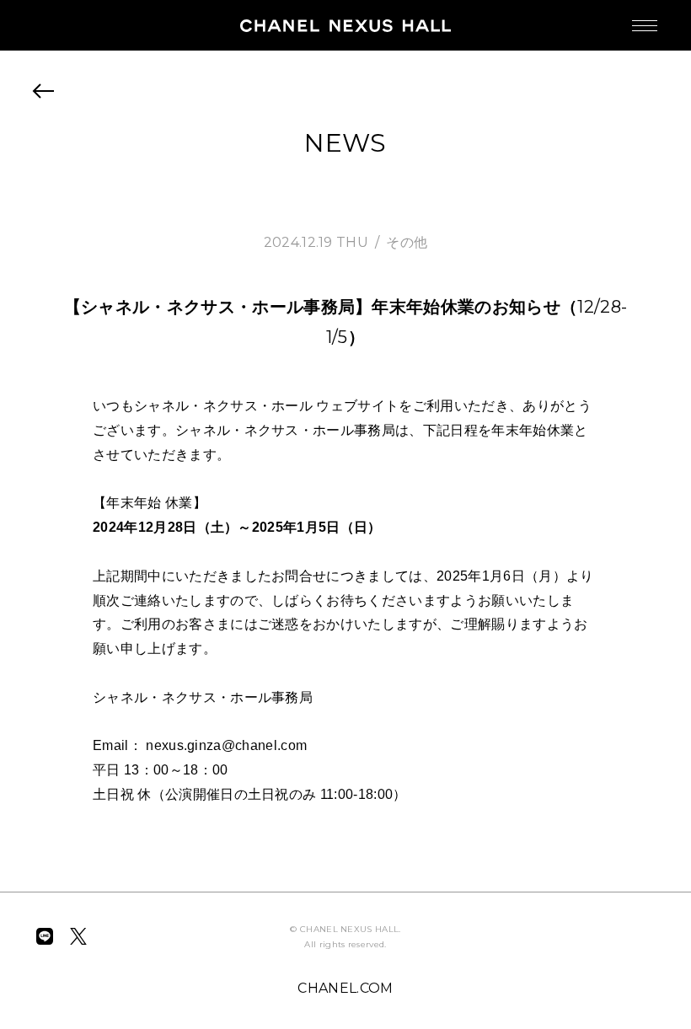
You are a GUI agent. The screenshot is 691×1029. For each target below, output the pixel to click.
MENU (644, 25)
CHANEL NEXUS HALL (345, 25)
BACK (44, 91)
